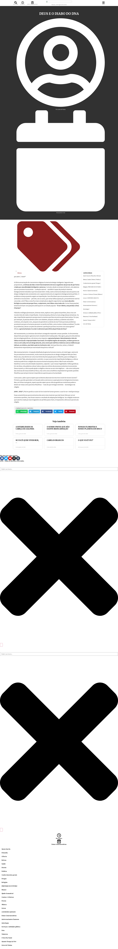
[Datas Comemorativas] (32, 2)
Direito (93, 279)
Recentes (22, 4)
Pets (99, 313)
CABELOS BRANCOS (55, 440)
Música (100, 294)
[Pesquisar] (15, 2)
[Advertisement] (93, 245)
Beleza (85, 279)
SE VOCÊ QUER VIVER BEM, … (27, 441)
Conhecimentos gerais (89, 283)
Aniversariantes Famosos (90, 305)
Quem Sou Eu (86, 276)
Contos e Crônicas (88, 294)
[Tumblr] (18, 458)
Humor (85, 290)
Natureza (85, 316)
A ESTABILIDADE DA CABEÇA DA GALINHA (25, 428)
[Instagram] (14, 458)
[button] (22, 411)
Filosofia (93, 276)
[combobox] (59, 469)
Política (98, 279)
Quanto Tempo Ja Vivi (89, 320)
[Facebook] (2, 458)
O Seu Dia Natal (93, 316)
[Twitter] (6, 458)
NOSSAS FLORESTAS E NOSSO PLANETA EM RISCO (90, 428)
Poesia (95, 294)
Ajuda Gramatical (92, 290)
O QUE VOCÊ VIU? (85, 440)
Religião (85, 287)
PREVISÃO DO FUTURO (94, 287)
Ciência (19, 273)
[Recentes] (22, 2)
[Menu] (103, 2)
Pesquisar (15, 4)
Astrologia (86, 309)
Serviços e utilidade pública (90, 313)
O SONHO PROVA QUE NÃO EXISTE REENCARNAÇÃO (58, 428)
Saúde (89, 279)
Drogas (98, 283)
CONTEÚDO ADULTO (92, 298)
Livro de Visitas (87, 324)
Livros (84, 298)
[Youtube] (10, 458)
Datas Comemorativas (32, 4)
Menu (103, 4)
